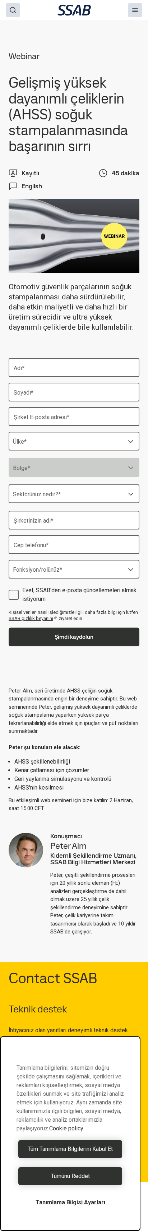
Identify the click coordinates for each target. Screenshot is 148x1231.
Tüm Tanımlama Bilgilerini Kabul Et (70, 1149)
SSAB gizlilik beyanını (31, 618)
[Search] (13, 10)
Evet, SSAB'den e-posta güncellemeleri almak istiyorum (79, 594)
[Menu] (135, 10)
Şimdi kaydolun (74, 637)
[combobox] (74, 441)
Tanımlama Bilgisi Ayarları (70, 1202)
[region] (70, 1133)
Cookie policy (66, 1128)
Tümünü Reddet (70, 1176)
